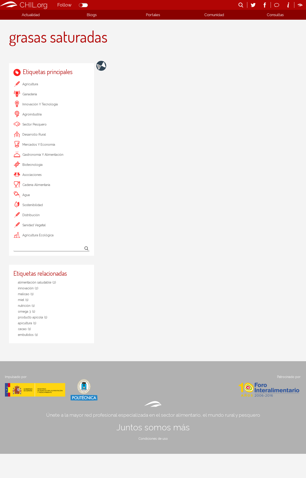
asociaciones (32, 175)
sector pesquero (34, 124)
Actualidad (31, 15)
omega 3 (26, 311)
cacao (24, 329)
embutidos (28, 335)
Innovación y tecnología (40, 104)
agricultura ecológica (38, 235)
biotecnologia (32, 164)
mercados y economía (38, 144)
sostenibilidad (32, 205)
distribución (31, 215)
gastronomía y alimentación (42, 154)
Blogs (92, 15)
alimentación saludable (37, 282)
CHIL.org (33, 5)
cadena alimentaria (36, 185)
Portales (153, 15)
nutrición (26, 305)
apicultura (27, 323)
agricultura (30, 84)
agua (26, 195)
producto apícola (32, 317)
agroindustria (32, 114)
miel (23, 300)
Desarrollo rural (34, 134)
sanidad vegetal (34, 225)
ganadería (29, 94)
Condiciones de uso (153, 438)
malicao (26, 294)
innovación (28, 288)
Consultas (275, 15)
